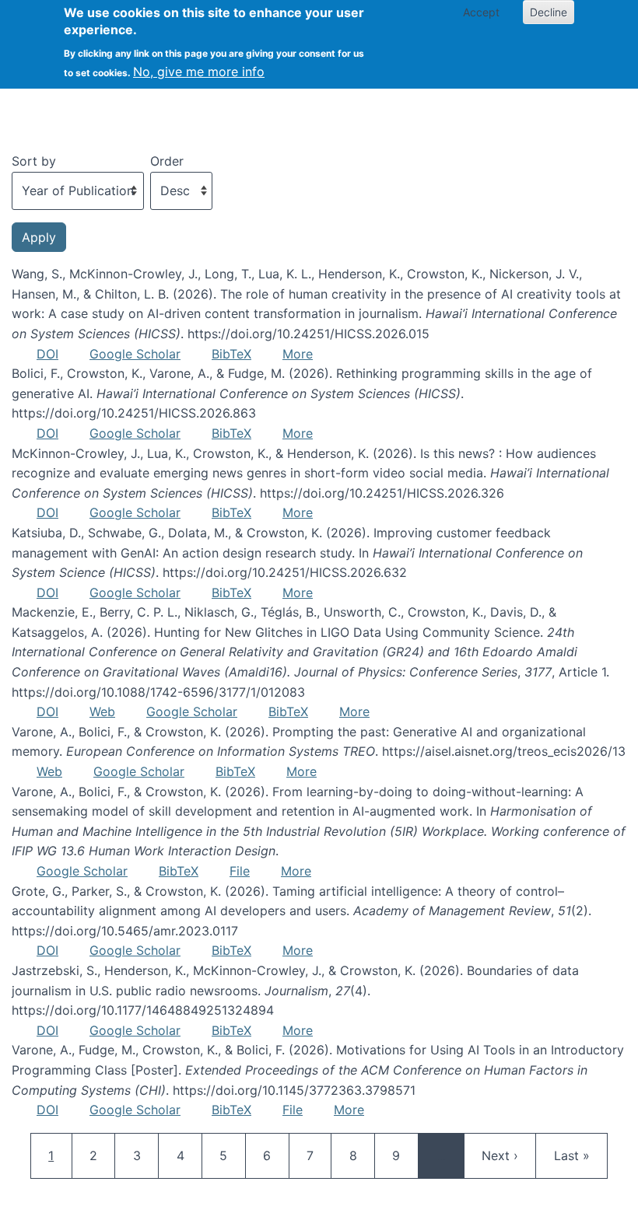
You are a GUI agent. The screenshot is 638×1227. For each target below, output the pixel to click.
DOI (47, 354)
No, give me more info (199, 71)
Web (102, 711)
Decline (548, 12)
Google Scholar (135, 354)
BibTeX (231, 354)
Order (167, 161)
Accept (481, 12)
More (297, 354)
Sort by (34, 161)
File (240, 871)
